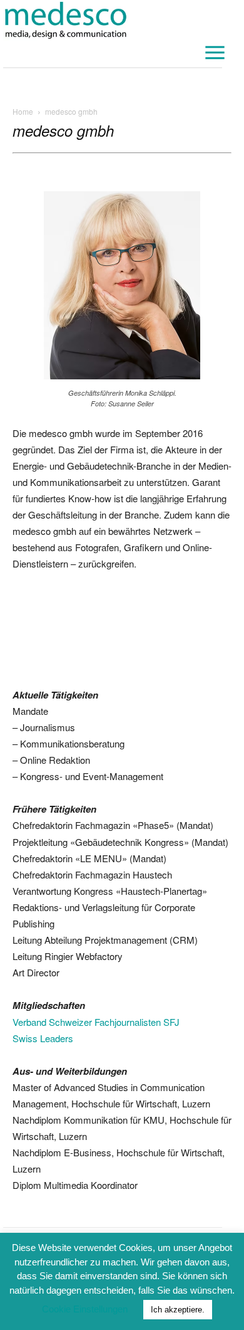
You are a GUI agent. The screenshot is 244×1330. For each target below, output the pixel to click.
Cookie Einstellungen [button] (85, 1309)
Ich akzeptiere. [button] (178, 1309)
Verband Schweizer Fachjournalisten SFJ (96, 1021)
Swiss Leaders (43, 1038)
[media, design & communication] (112, 20)
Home (23, 111)
